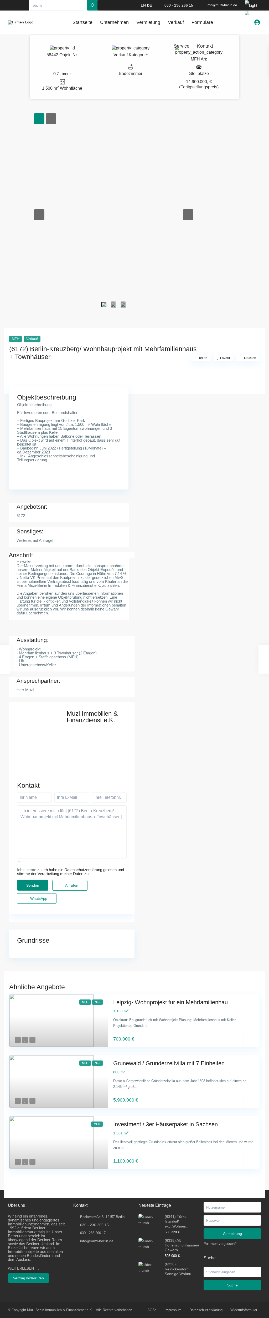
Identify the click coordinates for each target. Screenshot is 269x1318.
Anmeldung (232, 1233)
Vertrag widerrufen (28, 1278)
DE (149, 5)
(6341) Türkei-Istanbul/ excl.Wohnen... (177, 1221)
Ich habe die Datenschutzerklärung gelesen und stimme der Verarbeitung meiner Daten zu (70, 871)
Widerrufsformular (243, 1310)
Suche (232, 1285)
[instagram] (25, 5)
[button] (39, 214)
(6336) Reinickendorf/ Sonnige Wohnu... (179, 1269)
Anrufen (71, 885)
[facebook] (11, 5)
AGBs (152, 1310)
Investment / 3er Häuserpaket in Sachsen (165, 1124)
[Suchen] (92, 5)
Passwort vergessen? (220, 1244)
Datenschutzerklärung (206, 1310)
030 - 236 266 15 (178, 5)
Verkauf (120, 55)
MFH (195, 59)
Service (181, 46)
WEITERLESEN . (23, 1268)
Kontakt (205, 46)
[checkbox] (19, 863)
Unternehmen (114, 22)
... (150, 1026)
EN (143, 5)
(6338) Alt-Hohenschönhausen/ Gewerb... (182, 1245)
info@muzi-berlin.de (96, 1241)
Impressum (173, 1310)
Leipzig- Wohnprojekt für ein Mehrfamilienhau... (172, 1002)
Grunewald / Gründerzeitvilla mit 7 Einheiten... (171, 1063)
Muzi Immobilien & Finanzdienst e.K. (92, 717)
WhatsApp (38, 898)
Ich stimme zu (70, 872)
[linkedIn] (18, 5)
